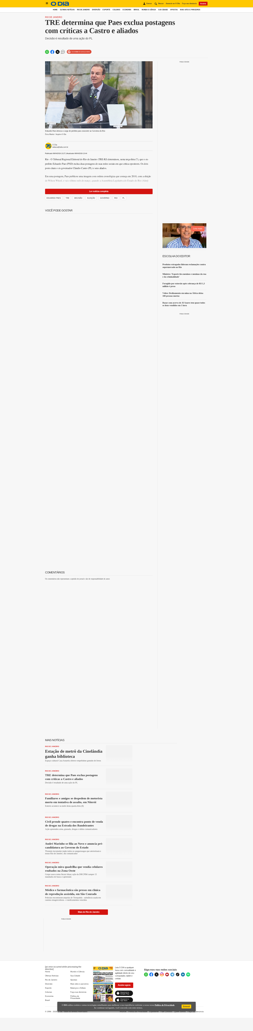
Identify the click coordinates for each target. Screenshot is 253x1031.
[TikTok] (178, 974)
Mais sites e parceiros (79, 984)
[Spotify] (188, 974)
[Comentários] (63, 52)
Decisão (78, 198)
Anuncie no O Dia (173, 3)
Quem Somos (180, 1011)
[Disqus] (99, 615)
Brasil (136, 10)
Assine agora (124, 985)
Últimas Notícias (67, 10)
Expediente (154, 1011)
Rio (116, 198)
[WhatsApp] (146, 974)
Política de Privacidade (75, 997)
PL (123, 198)
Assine (203, 4)
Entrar (149, 3)
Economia (127, 10)
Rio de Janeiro (83, 10)
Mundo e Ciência (149, 10)
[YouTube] (167, 974)
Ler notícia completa (98, 191)
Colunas (116, 10)
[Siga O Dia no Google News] (79, 52)
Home (55, 10)
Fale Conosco (166, 1011)
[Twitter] (157, 974)
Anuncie (123, 1011)
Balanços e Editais (78, 988)
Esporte (106, 10)
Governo (104, 198)
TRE (67, 198)
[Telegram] (172, 974)
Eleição (91, 198)
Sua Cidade (163, 10)
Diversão (96, 10)
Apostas (174, 10)
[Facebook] (151, 974)
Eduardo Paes (54, 198)
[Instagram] (162, 974)
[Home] (60, 5)
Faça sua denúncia (189, 3)
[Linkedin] (183, 974)
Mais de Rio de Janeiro (88, 912)
